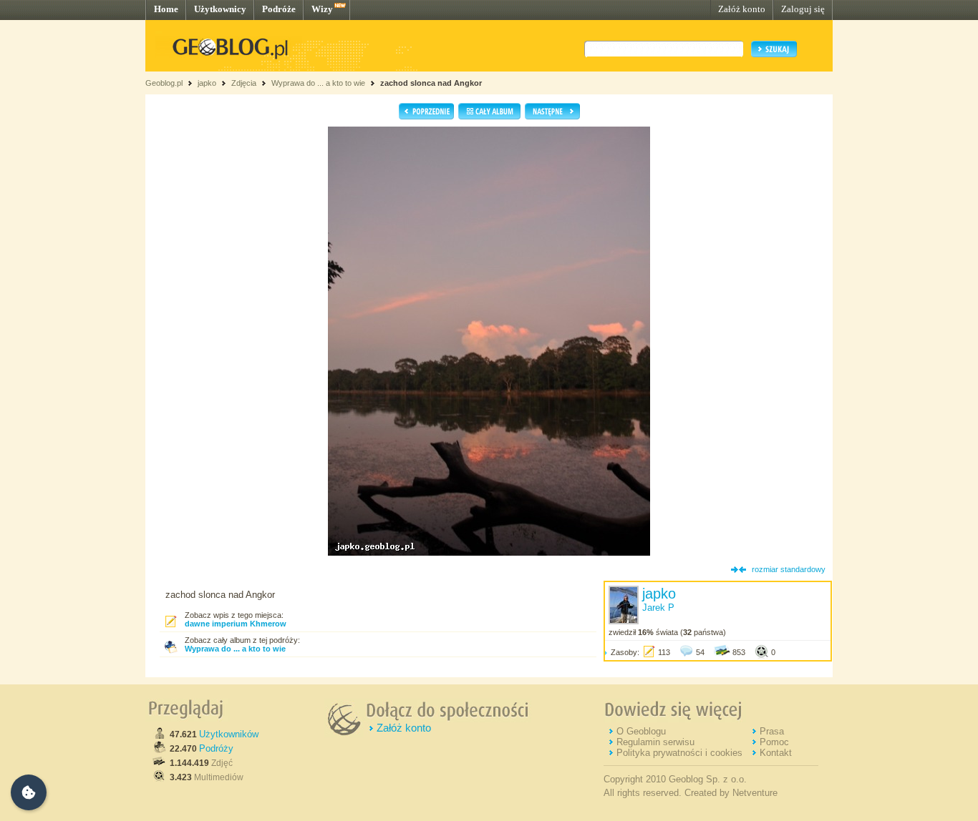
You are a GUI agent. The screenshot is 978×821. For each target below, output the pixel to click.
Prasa (772, 731)
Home (166, 9)
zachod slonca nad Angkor (431, 83)
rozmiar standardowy (789, 569)
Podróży (216, 748)
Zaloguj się (803, 9)
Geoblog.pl (164, 83)
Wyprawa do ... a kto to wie (318, 83)
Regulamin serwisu (655, 742)
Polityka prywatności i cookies (679, 752)
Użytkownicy (220, 9)
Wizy (322, 9)
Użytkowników (228, 734)
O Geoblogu (641, 731)
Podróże (279, 9)
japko (207, 83)
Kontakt (776, 752)
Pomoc (774, 742)
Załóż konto (741, 9)
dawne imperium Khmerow (235, 623)
